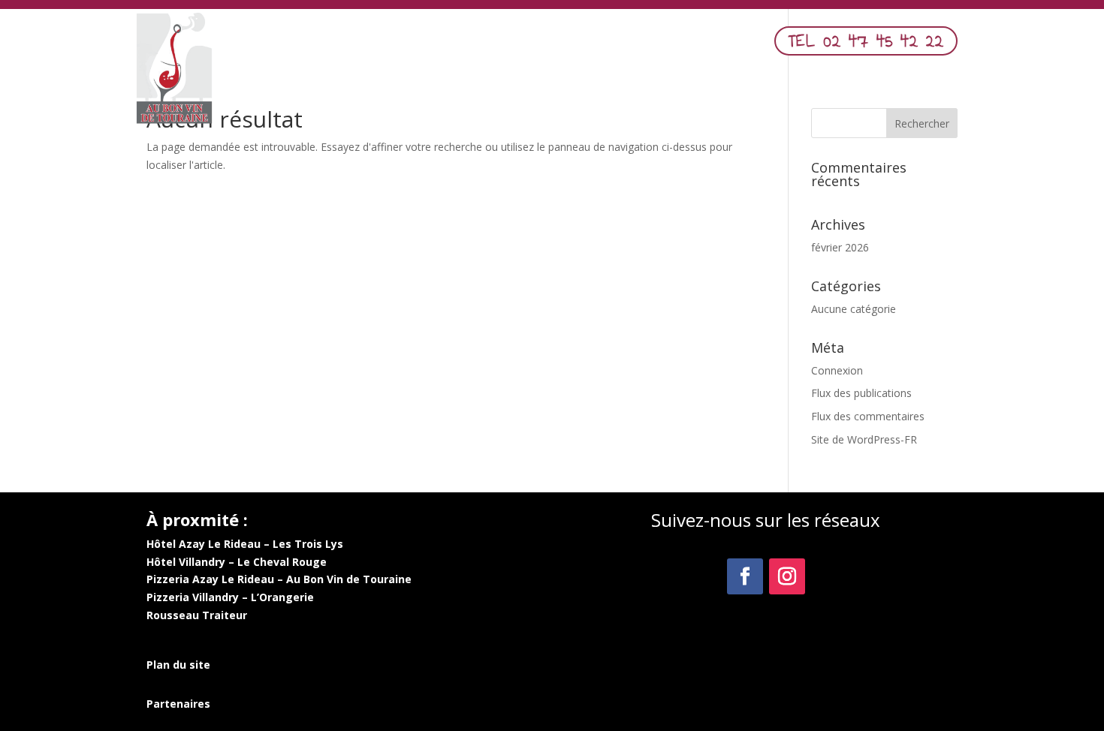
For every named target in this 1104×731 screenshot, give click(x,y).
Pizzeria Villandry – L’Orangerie (230, 597)
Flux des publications (861, 393)
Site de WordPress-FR (864, 439)
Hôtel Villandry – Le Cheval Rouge (236, 562)
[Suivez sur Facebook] (745, 576)
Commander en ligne (655, 45)
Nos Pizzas (547, 45)
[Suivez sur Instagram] (787, 576)
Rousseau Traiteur (196, 615)
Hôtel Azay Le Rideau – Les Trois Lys (244, 544)
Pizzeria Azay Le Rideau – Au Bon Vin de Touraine (279, 579)
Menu (480, 45)
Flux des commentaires (868, 416)
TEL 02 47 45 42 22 (866, 40)
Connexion (837, 370)
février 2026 (840, 247)
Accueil (427, 45)
